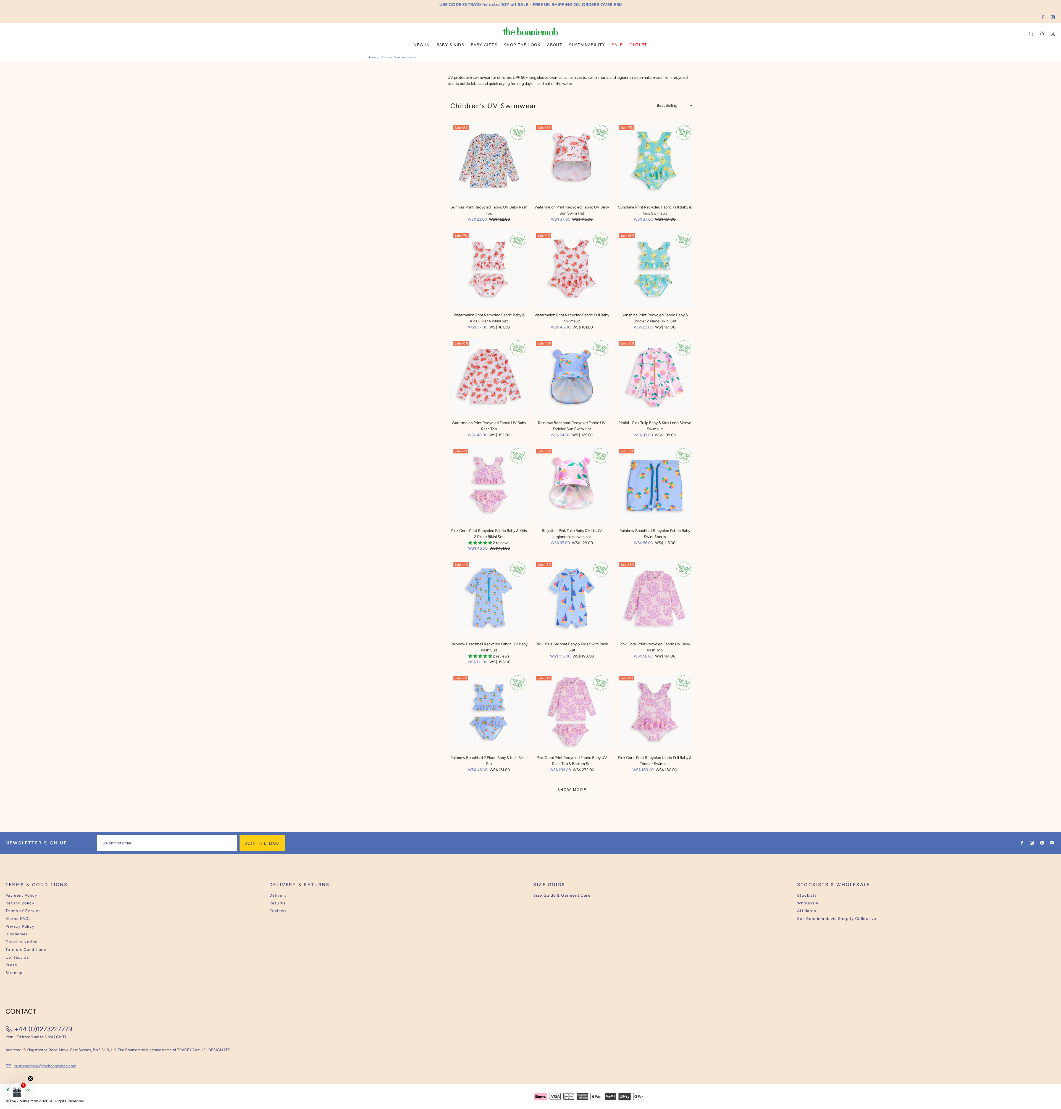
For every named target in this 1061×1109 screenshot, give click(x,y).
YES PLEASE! (566, 558)
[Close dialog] (633, 512)
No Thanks (566, 572)
